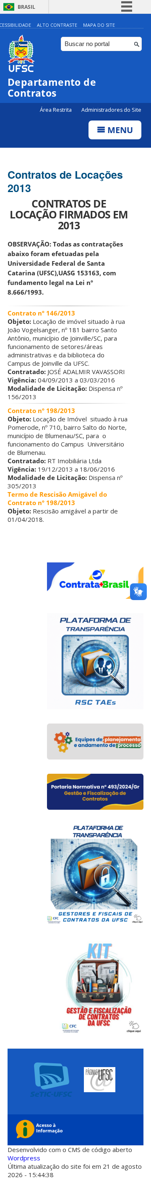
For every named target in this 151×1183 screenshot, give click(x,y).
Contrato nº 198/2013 (41, 410)
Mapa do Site (99, 25)
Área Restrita (56, 109)
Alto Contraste (57, 25)
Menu (119, 130)
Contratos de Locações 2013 (65, 181)
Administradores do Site (111, 109)
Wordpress (24, 1158)
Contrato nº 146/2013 (41, 313)
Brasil (26, 6)
